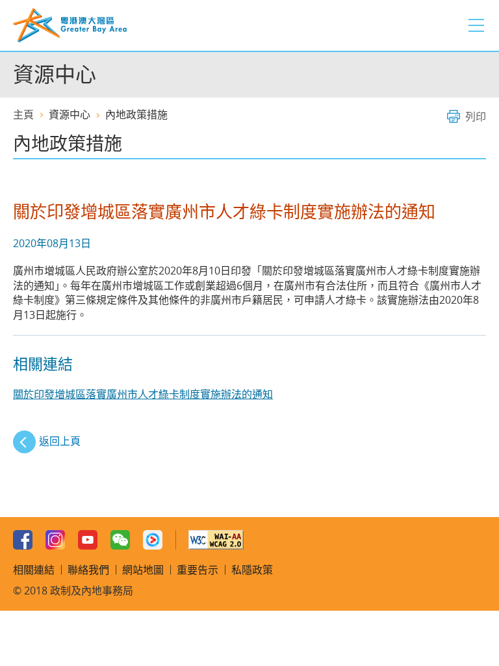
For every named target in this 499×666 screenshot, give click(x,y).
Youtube (87, 540)
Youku (152, 540)
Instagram (55, 540)
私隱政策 (252, 570)
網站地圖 (143, 570)
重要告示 (197, 570)
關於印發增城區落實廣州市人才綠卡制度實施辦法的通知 (143, 394)
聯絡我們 (88, 570)
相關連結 (34, 570)
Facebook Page (22, 540)
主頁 (23, 114)
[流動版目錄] (476, 25)
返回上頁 (60, 441)
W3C (216, 540)
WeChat (120, 540)
